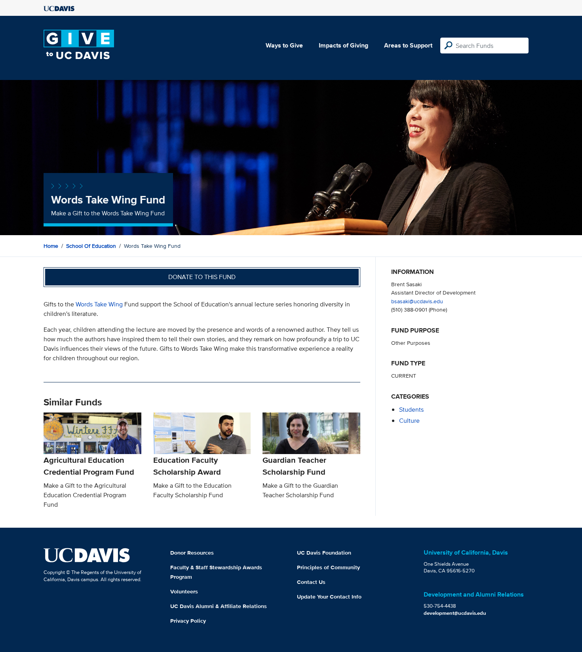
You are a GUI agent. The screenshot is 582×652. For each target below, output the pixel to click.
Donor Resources (192, 553)
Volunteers (184, 591)
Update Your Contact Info (329, 597)
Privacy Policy (188, 621)
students (411, 409)
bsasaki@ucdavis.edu (417, 301)
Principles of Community (328, 567)
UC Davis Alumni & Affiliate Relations (218, 606)
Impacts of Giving (343, 45)
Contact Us (311, 582)
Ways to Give (284, 45)
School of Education (91, 246)
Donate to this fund (202, 276)
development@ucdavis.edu (455, 613)
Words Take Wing (99, 304)
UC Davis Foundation (324, 553)
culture (409, 420)
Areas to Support (408, 45)
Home (51, 246)
